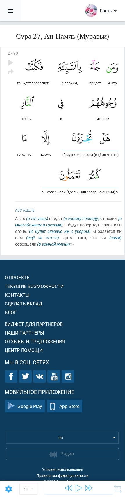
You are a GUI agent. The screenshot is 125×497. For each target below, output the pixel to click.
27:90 (13, 53)
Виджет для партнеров (34, 324)
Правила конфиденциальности (62, 475)
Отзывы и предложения (35, 341)
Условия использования (62, 469)
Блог (11, 312)
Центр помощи (23, 350)
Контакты (17, 295)
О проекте (17, 277)
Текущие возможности (34, 286)
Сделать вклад (23, 304)
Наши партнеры (24, 333)
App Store (69, 406)
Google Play (29, 406)
